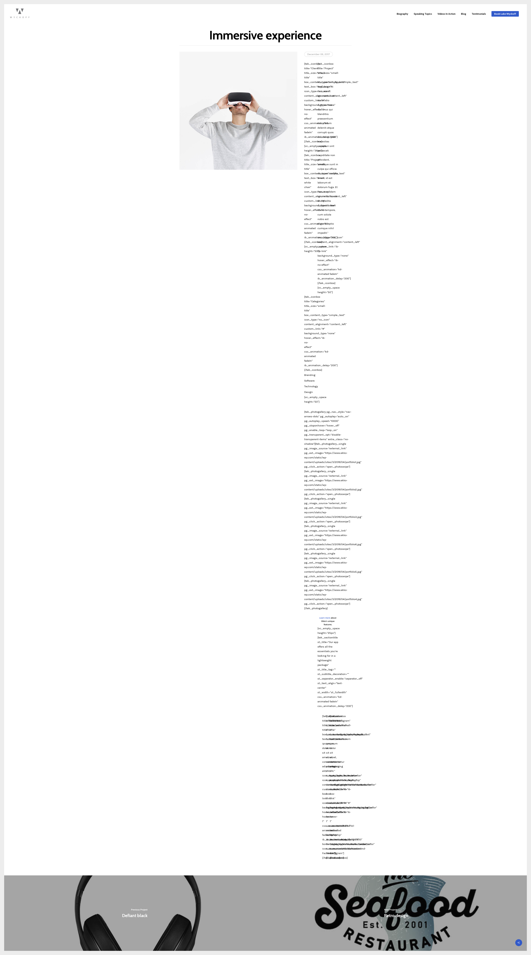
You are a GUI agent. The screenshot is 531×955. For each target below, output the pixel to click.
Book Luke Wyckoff (505, 14)
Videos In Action (446, 14)
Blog (463, 14)
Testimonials (479, 14)
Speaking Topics (423, 14)
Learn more (324, 617)
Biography (402, 14)
